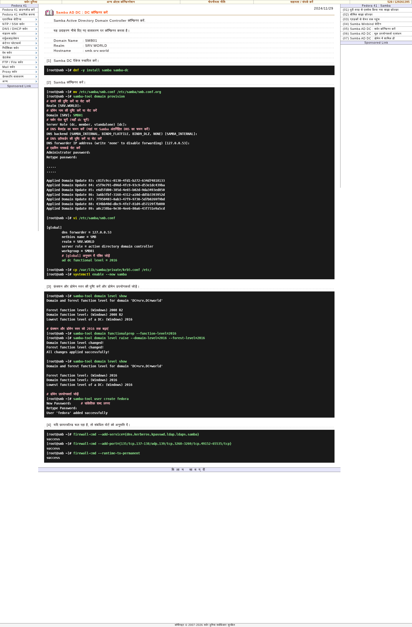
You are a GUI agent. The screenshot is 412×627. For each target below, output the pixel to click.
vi (75, 218)
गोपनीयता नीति (217, 2)
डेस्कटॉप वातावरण (13, 76)
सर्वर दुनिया (30, 2)
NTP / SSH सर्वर (13, 24)
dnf (76, 70)
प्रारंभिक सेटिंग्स (11, 19)
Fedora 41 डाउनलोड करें (18, 9)
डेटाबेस (6, 57)
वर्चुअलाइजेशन (10, 38)
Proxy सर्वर (9, 71)
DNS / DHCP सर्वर (15, 29)
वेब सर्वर (7, 52)
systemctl (81, 274)
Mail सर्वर (8, 67)
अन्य (5, 81)
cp (75, 270)
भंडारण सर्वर (9, 33)
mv (75, 92)
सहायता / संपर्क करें (301, 2)
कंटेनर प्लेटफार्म (11, 43)
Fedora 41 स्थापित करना (18, 14)
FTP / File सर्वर (12, 62)
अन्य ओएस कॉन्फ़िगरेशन (121, 2)
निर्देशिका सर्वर (10, 48)
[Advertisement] (19, 159)
